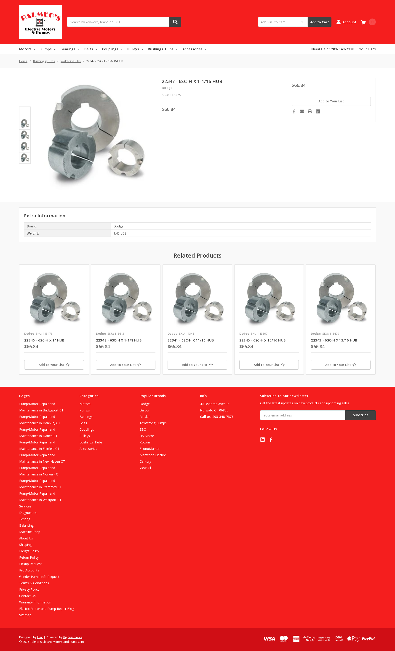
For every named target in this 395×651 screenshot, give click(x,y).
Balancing (26, 525)
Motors (25, 49)
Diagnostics (28, 512)
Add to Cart (319, 22)
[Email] (302, 111)
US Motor (147, 436)
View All (145, 468)
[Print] (310, 111)
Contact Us (27, 596)
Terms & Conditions (34, 583)
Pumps (46, 49)
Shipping (25, 544)
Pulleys (133, 49)
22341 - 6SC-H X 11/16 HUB (191, 340)
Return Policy (29, 557)
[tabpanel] (54, 320)
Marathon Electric (153, 455)
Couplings (110, 49)
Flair (40, 637)
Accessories (192, 49)
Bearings (68, 49)
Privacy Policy (29, 589)
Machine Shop (29, 532)
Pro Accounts (29, 570)
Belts (88, 49)
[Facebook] (294, 111)
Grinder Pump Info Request (39, 576)
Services (25, 506)
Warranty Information (35, 602)
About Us (26, 538)
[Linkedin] (318, 111)
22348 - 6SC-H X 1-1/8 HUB (119, 340)
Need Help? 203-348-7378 (332, 49)
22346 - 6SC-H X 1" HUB (44, 340)
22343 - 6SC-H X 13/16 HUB (334, 340)
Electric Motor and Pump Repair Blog (46, 608)
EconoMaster (150, 448)
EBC (143, 429)
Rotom (145, 442)
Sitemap (25, 615)
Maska (144, 416)
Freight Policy (29, 551)
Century (145, 461)
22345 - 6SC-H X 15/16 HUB (262, 340)
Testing (24, 519)
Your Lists (367, 49)
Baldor (144, 410)
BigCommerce (72, 637)
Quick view (54, 299)
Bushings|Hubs (160, 49)
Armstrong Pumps (153, 423)
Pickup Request (30, 564)
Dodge (145, 404)
